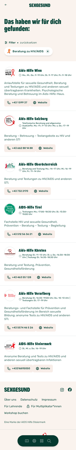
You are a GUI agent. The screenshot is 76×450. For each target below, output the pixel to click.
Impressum (49, 399)
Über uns (10, 399)
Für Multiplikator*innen (46, 406)
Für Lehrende (13, 406)
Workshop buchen (16, 413)
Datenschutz (29, 399)
